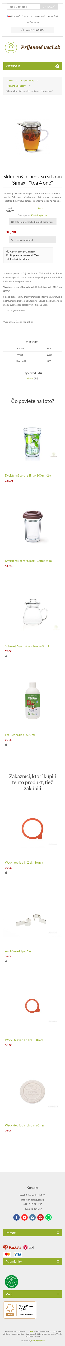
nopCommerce (37, 1340)
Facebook (16, 1217)
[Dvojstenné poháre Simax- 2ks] (32, 441)
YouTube (24, 1217)
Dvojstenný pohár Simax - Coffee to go (28, 560)
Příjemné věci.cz (19, 16)
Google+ (40, 1217)
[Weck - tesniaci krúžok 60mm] (32, 1005)
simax (30, 378)
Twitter (32, 1217)
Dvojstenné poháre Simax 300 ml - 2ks (28, 475)
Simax (41, 208)
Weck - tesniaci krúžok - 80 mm (24, 862)
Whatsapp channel (48, 1217)
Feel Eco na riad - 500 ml (20, 735)
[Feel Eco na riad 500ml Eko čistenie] (32, 700)
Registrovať (38, 16)
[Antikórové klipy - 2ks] (32, 917)
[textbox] (23, 7)
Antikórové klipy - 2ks (18, 951)
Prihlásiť (53, 16)
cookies (30, 1331)
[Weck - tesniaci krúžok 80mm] (32, 828)
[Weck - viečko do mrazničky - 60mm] (32, 1091)
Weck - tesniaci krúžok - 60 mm (24, 1040)
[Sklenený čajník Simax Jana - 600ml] (32, 612)
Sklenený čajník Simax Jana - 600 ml (27, 646)
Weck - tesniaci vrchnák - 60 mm (24, 1125)
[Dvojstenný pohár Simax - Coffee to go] (32, 526)
